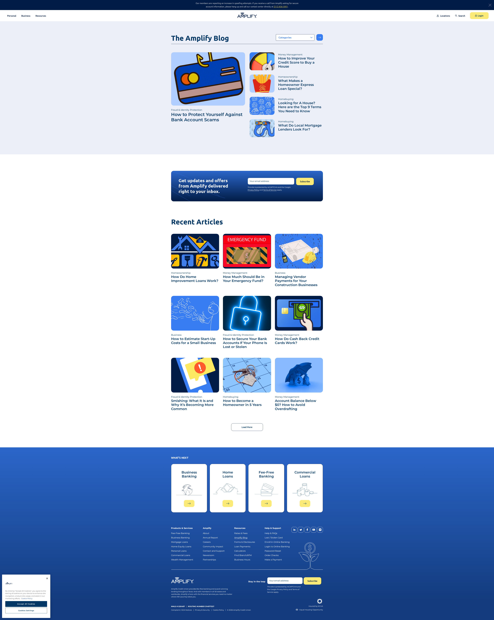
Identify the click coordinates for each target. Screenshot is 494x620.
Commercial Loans (180, 555)
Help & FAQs (271, 533)
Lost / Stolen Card (274, 537)
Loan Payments (242, 546)
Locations (445, 15)
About (206, 533)
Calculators (240, 551)
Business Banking (180, 537)
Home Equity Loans (181, 546)
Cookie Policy (218, 610)
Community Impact (213, 546)
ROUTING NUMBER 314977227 (201, 606)
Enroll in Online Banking (277, 542)
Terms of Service (270, 190)
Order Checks (272, 555)
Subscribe (305, 181)
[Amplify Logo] (247, 15)
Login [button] (480, 15)
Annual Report (210, 537)
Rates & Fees (241, 533)
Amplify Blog (240, 537)
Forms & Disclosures (244, 542)
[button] (460, 17)
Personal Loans (179, 551)
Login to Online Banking (277, 546)
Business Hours (242, 559)
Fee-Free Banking (180, 533)
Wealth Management (182, 559)
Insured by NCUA (316, 606)
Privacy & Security (202, 610)
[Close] (47, 578)
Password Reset (273, 551)
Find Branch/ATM (243, 555)
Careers (207, 542)
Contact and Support (214, 551)
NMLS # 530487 (178, 606)
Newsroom (208, 555)
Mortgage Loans (179, 542)
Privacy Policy (253, 190)
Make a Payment (273, 559)
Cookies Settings (26, 610)
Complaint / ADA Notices (181, 610)
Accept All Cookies (26, 604)
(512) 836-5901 (281, 6)
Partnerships (209, 559)
